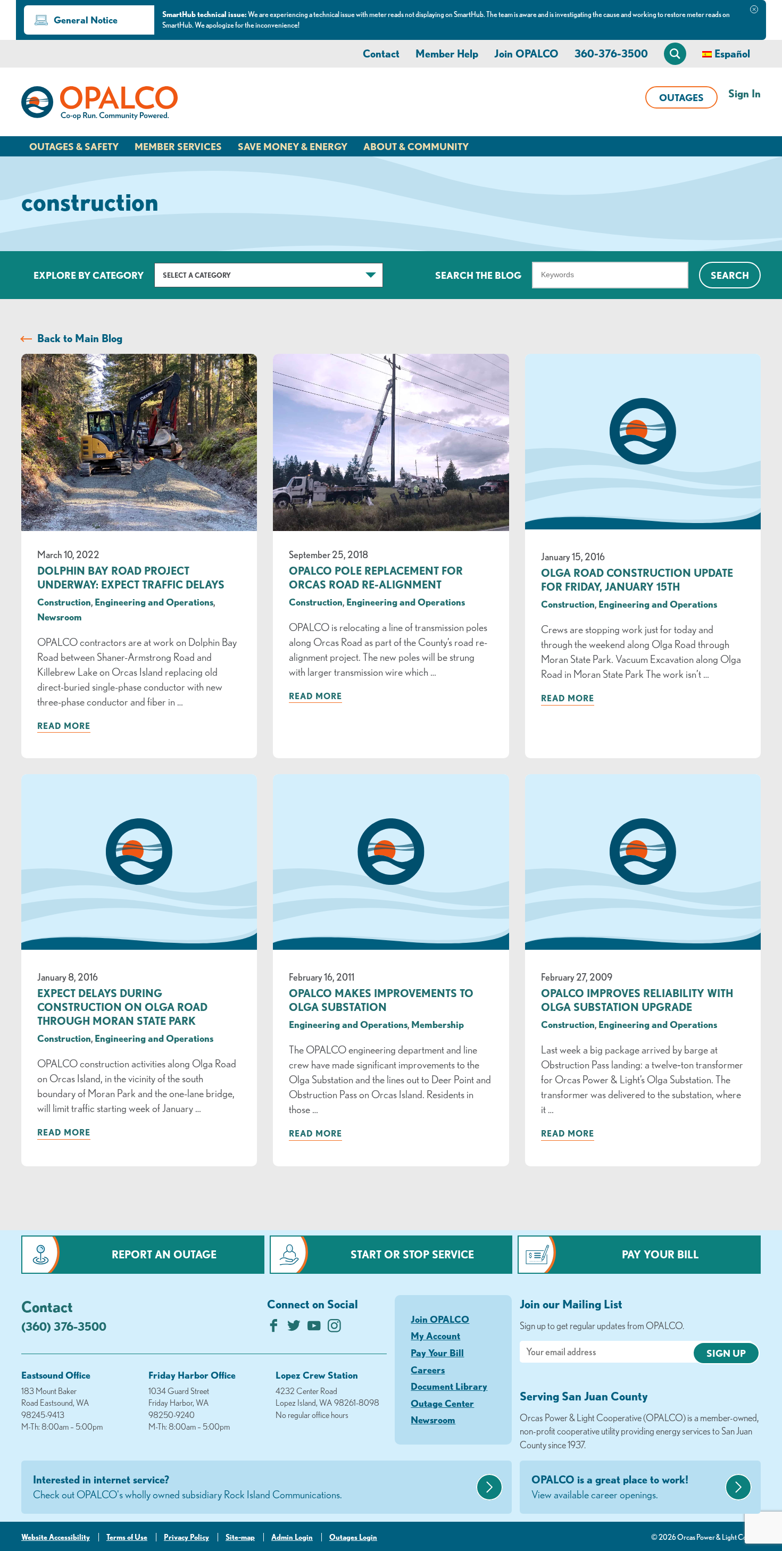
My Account (435, 1335)
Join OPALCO (526, 53)
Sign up (726, 1353)
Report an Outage (164, 1254)
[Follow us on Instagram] (334, 1328)
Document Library (449, 1386)
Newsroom (59, 616)
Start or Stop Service (412, 1254)
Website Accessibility (55, 1537)
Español (732, 53)
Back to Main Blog (79, 338)
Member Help (446, 53)
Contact (381, 53)
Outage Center (442, 1403)
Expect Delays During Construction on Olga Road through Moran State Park (122, 1007)
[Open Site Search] (675, 54)
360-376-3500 (611, 53)
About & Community (416, 146)
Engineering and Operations (154, 601)
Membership (437, 1024)
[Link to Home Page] (99, 104)
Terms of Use (126, 1537)
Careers (428, 1369)
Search (730, 275)
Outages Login (353, 1537)
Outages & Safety (74, 146)
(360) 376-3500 (63, 1326)
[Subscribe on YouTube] (314, 1328)
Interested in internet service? (187, 1486)
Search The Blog (478, 275)
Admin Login (292, 1537)
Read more (63, 726)
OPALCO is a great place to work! (609, 1486)
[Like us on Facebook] (273, 1328)
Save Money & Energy (292, 146)
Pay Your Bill (660, 1254)
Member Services (178, 146)
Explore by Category (89, 275)
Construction (64, 601)
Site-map (240, 1537)
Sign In (744, 93)
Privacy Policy (186, 1537)
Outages (681, 97)
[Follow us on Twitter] (294, 1328)
